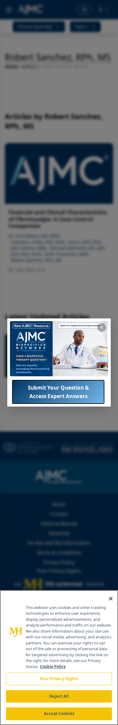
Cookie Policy (53, 666)
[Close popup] (101, 327)
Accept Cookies (59, 713)
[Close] (110, 598)
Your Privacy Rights (59, 678)
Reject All (58, 696)
